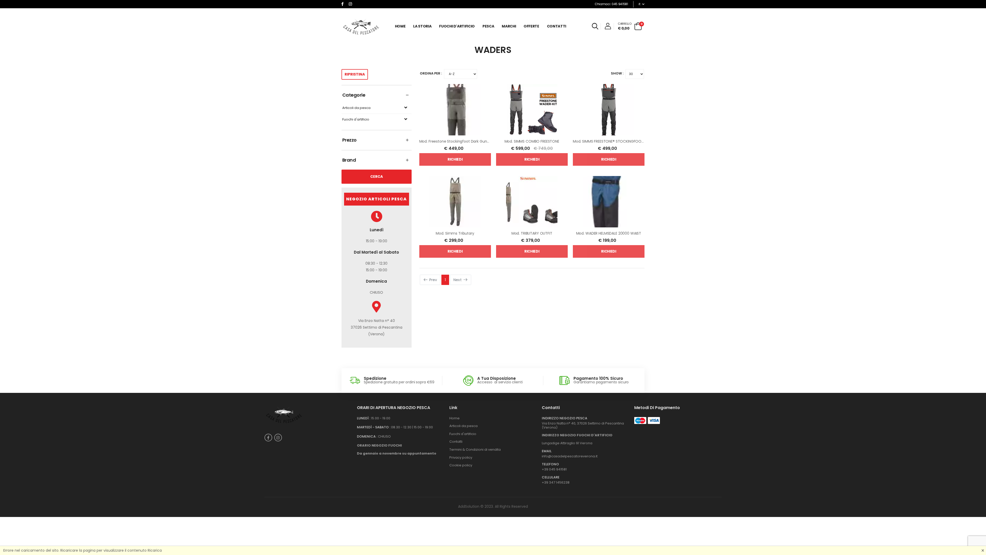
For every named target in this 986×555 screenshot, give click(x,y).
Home (400, 26)
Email (547, 451)
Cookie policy (460, 465)
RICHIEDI (455, 159)
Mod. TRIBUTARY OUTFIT (531, 233)
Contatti (556, 26)
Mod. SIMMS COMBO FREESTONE (532, 141)
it (639, 4)
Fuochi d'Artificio (457, 26)
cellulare (551, 477)
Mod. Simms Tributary (455, 233)
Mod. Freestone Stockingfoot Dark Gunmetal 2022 (463, 141)
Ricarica (155, 550)
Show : (617, 73)
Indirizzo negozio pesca (564, 418)
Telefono (550, 464)
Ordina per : (431, 73)
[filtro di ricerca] (595, 26)
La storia (422, 26)
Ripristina (355, 74)
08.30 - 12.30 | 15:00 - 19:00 (412, 427)
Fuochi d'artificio (355, 119)
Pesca (488, 26)
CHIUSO (384, 436)
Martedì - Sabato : (373, 427)
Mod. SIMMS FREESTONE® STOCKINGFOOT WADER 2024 (620, 141)
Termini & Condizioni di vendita (475, 449)
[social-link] (343, 4)
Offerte (531, 26)
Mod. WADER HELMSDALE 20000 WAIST (608, 233)
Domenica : (367, 436)
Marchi (509, 26)
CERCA (376, 176)
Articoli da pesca (356, 108)
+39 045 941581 (554, 469)
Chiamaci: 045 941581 (611, 4)
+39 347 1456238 (556, 482)
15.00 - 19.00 (380, 418)
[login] (609, 27)
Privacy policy (460, 457)
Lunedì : (363, 418)
